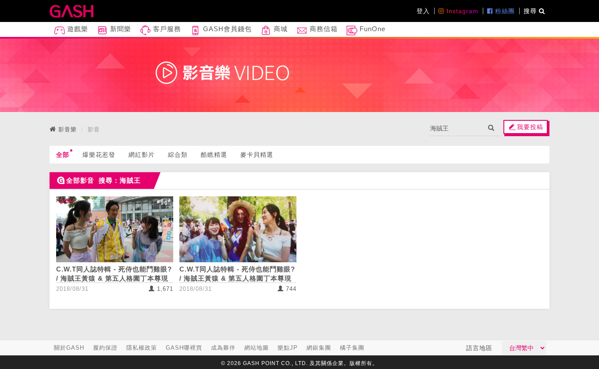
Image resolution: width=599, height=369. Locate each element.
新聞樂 (119, 29)
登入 (423, 10)
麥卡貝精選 (256, 154)
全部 (62, 154)
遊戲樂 (76, 29)
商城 (279, 29)
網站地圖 (256, 347)
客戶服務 (166, 29)
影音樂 (67, 129)
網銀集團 (319, 347)
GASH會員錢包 (226, 29)
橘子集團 (352, 347)
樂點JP (288, 347)
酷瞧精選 (214, 154)
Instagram (461, 10)
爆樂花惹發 (98, 154)
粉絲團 (504, 10)
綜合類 (178, 154)
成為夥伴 (223, 347)
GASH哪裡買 (184, 347)
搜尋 (531, 10)
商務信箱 (322, 29)
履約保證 (105, 347)
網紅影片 (141, 154)
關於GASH (69, 347)
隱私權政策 (141, 347)
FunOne (371, 29)
